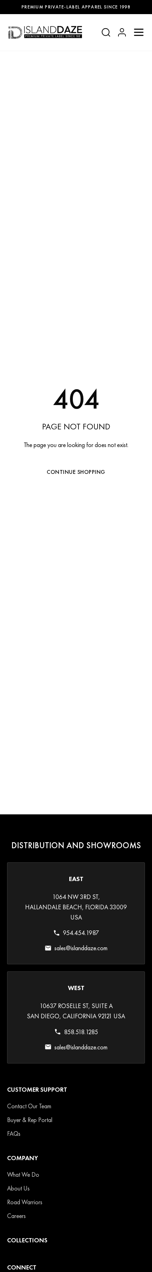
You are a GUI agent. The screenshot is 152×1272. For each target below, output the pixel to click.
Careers (16, 1216)
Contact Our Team (29, 1106)
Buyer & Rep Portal (29, 1120)
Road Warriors (24, 1202)
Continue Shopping (76, 472)
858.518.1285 (81, 1032)
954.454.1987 (81, 933)
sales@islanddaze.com (80, 948)
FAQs (14, 1133)
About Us (18, 1188)
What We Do (23, 1174)
